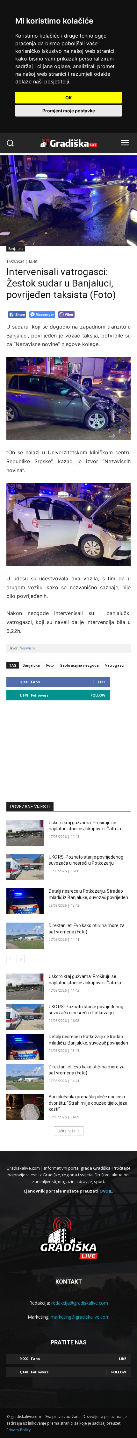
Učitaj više (66, 1131)
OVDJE (105, 1191)
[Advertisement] (68, 748)
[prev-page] (10, 959)
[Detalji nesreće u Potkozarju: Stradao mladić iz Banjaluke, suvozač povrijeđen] (25, 901)
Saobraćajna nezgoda (79, 665)
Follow (97, 695)
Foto (50, 665)
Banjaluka (15, 248)
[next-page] (21, 959)
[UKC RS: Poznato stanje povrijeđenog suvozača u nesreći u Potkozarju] (25, 867)
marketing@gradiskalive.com (80, 1317)
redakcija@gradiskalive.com (79, 1303)
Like (101, 681)
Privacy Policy (18, 1430)
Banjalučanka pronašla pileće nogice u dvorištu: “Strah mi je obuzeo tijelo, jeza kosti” (88, 1103)
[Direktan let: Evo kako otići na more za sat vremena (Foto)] (25, 936)
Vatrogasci (114, 665)
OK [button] (68, 97)
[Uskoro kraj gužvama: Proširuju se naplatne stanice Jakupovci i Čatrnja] (25, 833)
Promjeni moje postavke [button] (68, 110)
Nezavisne (27, 648)
